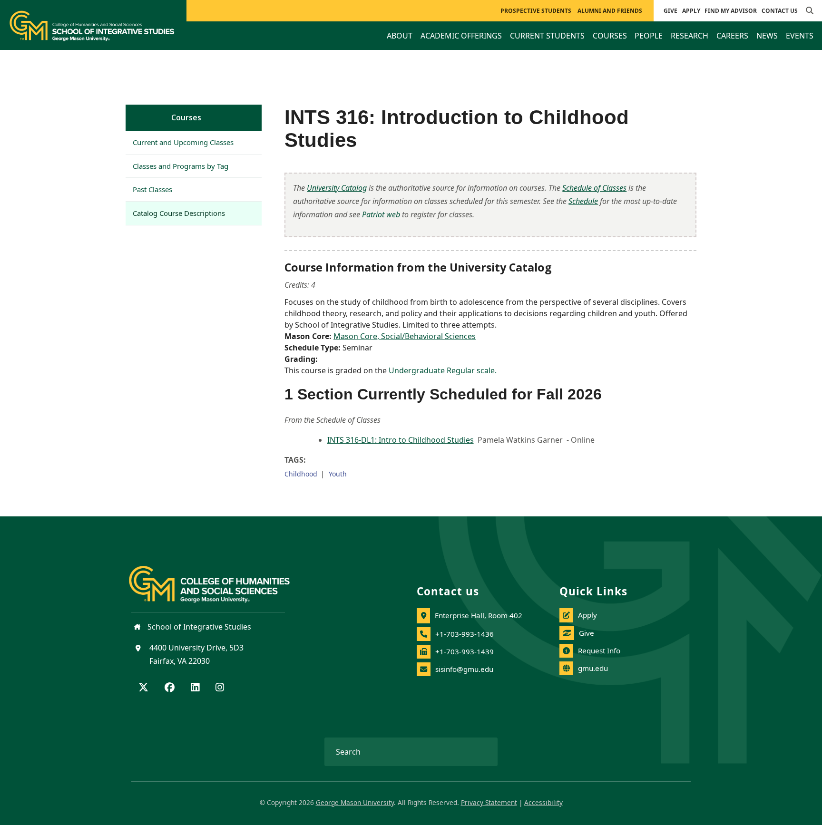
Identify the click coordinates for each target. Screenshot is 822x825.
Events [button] (799, 35)
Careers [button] (732, 35)
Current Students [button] (547, 35)
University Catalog (337, 188)
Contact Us (780, 11)
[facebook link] (169, 688)
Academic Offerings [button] (461, 35)
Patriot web (381, 214)
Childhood (300, 473)
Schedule (583, 201)
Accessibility (543, 802)
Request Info (599, 650)
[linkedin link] (195, 688)
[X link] (143, 688)
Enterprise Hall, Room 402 (478, 615)
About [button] (399, 35)
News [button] (767, 35)
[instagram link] (220, 688)
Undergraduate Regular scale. (443, 370)
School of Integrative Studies (198, 626)
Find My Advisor (731, 11)
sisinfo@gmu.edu (464, 669)
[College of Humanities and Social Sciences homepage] (218, 578)
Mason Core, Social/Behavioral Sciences (404, 336)
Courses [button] (610, 35)
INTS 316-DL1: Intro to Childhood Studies (400, 440)
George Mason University (355, 802)
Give (670, 11)
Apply (691, 11)
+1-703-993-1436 (464, 634)
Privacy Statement (489, 802)
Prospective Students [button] (535, 11)
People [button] (649, 35)
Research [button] (689, 35)
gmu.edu (593, 668)
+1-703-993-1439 (464, 651)
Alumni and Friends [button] (609, 11)
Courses (186, 117)
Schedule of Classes (594, 188)
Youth (338, 473)
